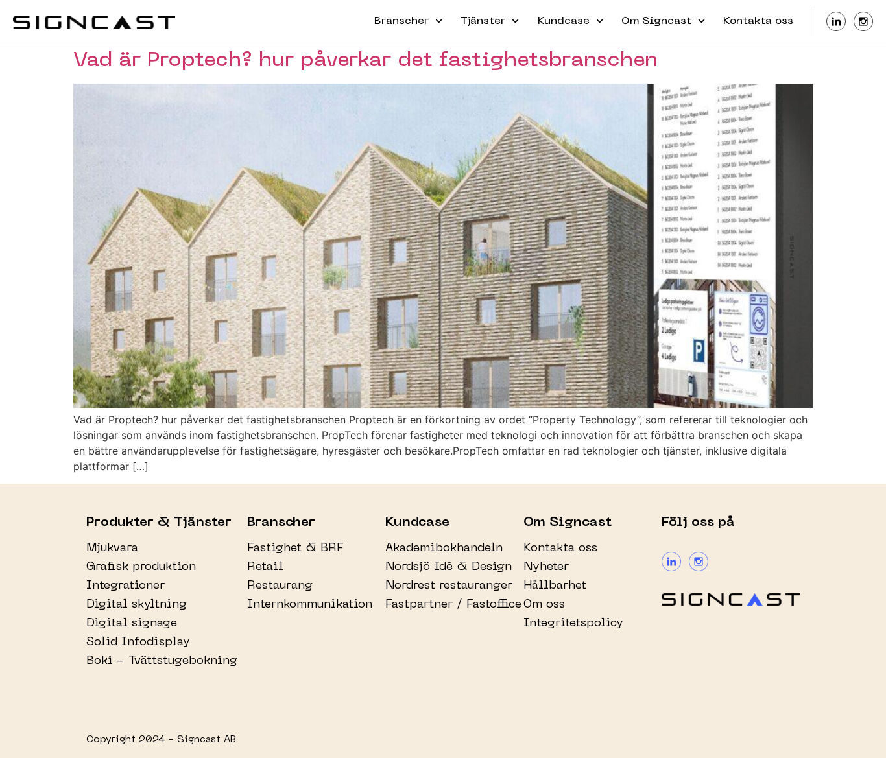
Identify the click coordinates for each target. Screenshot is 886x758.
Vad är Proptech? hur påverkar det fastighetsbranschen (365, 61)
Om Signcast (656, 21)
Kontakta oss (758, 21)
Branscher (401, 21)
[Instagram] (698, 561)
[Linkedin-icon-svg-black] (836, 21)
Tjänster (483, 21)
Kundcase (564, 21)
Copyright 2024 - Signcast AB (161, 739)
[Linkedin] (671, 561)
